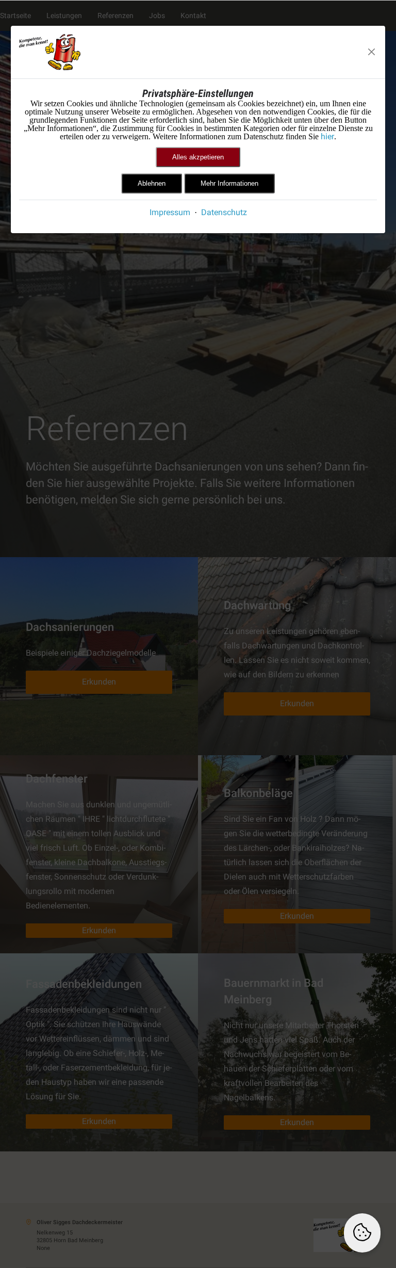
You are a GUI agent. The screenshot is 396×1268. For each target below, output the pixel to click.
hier (327, 136)
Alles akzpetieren (198, 157)
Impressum (170, 212)
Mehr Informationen (229, 183)
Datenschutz (224, 212)
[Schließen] (372, 52)
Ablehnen (152, 183)
